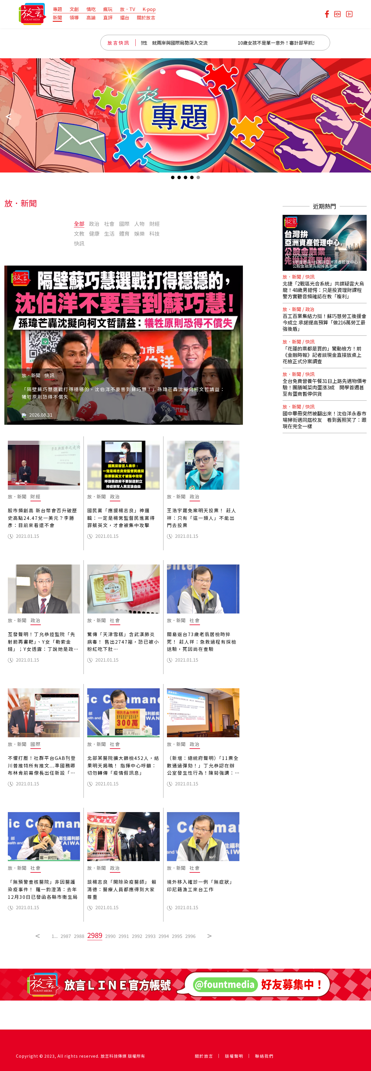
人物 (139, 223)
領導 (74, 17)
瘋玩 (107, 9)
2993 (150, 935)
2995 (177, 935)
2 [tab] (179, 178)
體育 (124, 233)
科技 (154, 233)
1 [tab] (172, 178)
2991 (124, 935)
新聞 (57, 17)
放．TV (127, 9)
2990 (110, 935)
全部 (79, 223)
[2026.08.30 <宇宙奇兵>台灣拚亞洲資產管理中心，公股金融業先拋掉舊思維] (325, 239)
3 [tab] (185, 178)
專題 (57, 9)
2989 (94, 935)
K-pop (149, 9)
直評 (107, 17)
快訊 (79, 243)
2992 (137, 935)
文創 (74, 9)
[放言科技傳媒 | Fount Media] (33, 13)
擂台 (124, 17)
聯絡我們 (264, 1056)
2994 (164, 935)
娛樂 (139, 233)
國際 (124, 223)
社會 (109, 223)
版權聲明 (234, 1056)
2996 (190, 935)
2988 (79, 935)
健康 (94, 233)
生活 (109, 233)
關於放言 (146, 17)
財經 (154, 223)
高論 (91, 17)
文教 (79, 233)
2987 (66, 935)
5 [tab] (198, 178)
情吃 (91, 9)
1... (55, 935)
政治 (94, 223)
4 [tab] (192, 178)
